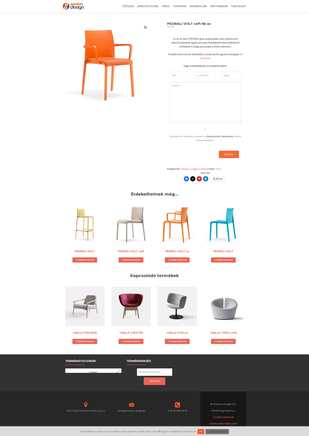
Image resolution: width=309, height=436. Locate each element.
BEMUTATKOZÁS (148, 6)
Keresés (154, 381)
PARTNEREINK (219, 6)
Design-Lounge (189, 168)
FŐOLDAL (128, 6)
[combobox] (93, 370)
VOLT (218, 168)
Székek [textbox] (102, 372)
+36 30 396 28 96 (177, 410)
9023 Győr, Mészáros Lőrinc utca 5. (85, 410)
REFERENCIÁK (198, 6)
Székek (202, 168)
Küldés (229, 154)
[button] (145, 27)
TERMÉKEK (180, 6)
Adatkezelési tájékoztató (220, 136)
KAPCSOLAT (238, 6)
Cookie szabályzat (223, 416)
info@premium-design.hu (131, 410)
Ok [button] (200, 431)
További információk (217, 431)
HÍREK (165, 6)
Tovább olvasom (85, 260)
